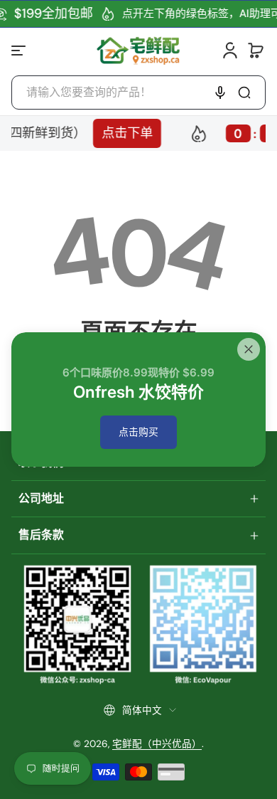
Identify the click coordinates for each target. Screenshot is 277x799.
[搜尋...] (244, 92)
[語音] (220, 92)
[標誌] (138, 50)
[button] (256, 50)
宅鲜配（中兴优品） (157, 744)
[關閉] (248, 349)
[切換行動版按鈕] (19, 50)
